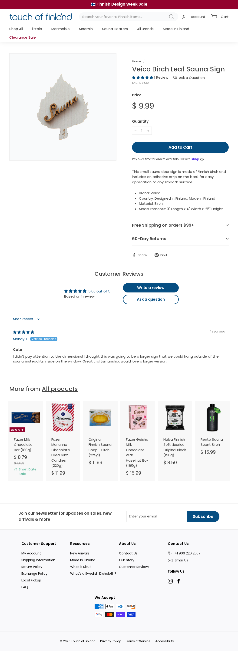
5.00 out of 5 (99, 291)
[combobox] (128, 16)
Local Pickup (31, 580)
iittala (37, 28)
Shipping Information (38, 560)
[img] (23, 332)
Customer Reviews (134, 566)
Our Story (126, 560)
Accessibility (164, 641)
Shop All (16, 28)
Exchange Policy (34, 573)
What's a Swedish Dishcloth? (93, 573)
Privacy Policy (110, 641)
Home (136, 61)
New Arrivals (79, 553)
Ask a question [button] (151, 299)
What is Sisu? (80, 566)
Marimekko (60, 28)
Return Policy (31, 566)
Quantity (140, 121)
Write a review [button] (151, 287)
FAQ (24, 587)
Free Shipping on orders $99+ (163, 225)
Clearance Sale (22, 37)
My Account (31, 553)
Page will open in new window (170, 581)
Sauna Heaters (115, 28)
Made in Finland (176, 28)
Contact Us (128, 553)
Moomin (86, 28)
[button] (143, 77)
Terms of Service (138, 641)
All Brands (145, 28)
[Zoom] (63, 107)
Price (137, 95)
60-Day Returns (149, 239)
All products (60, 389)
